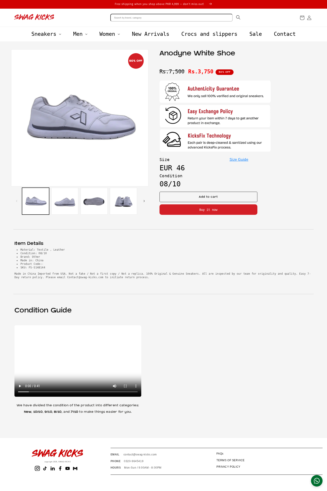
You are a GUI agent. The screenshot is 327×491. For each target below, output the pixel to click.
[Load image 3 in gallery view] (94, 201)
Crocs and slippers (209, 34)
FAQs (219, 453)
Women (107, 34)
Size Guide (239, 159)
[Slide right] (143, 201)
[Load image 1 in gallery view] (35, 201)
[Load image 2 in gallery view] (65, 201)
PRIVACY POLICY (228, 466)
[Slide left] (16, 201)
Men (78, 34)
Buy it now (208, 209)
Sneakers (43, 34)
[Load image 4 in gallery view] (123, 201)
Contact (285, 34)
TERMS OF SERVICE (230, 460)
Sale (255, 34)
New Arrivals (150, 34)
